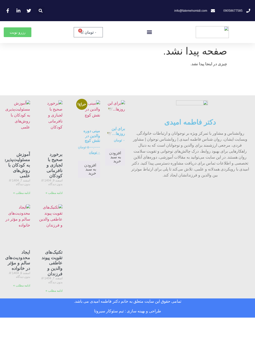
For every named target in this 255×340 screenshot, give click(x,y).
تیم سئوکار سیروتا (109, 311)
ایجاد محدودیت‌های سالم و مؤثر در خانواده (17, 260)
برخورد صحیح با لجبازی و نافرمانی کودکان (55, 165)
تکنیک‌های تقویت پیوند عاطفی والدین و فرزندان (52, 263)
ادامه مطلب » (54, 193)
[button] (41, 10)
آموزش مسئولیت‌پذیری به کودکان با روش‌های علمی (16, 165)
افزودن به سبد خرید (115, 157)
